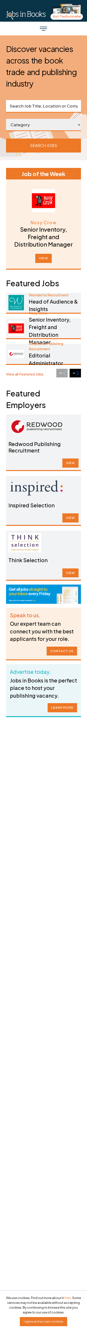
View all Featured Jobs (25, 374)
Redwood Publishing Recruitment (34, 447)
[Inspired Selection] (36, 487)
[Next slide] (75, 373)
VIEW (43, 258)
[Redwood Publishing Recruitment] (36, 426)
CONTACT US (61, 651)
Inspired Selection (31, 505)
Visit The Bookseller (66, 16)
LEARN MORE (62, 707)
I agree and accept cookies (43, 1321)
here (67, 1298)
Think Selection (28, 560)
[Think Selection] (24, 542)
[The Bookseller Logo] (26, 14)
